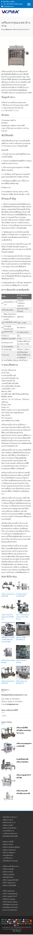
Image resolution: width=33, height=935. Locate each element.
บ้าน (2, 29)
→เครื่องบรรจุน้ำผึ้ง (7, 842)
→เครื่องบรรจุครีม (7, 825)
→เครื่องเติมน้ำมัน (7, 855)
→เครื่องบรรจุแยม (7, 844)
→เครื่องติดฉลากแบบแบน (9, 904)
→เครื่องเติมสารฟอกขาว (9, 817)
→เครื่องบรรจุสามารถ (8, 822)
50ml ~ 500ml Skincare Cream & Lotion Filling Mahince (22, 617)
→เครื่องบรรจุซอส (7, 872)
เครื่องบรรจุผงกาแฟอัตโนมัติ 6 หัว (21, 682)
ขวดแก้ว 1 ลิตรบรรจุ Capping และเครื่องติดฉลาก (7, 617)
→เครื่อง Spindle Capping (9, 902)
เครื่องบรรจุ (8, 29)
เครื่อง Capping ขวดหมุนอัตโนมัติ (8, 661)
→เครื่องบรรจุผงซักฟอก (8, 828)
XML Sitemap (17, 931)
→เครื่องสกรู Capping (8, 899)
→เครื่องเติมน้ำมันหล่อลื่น (9, 836)
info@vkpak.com (9, 6)
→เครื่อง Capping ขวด (8, 883)
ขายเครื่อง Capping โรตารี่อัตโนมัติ (21, 595)
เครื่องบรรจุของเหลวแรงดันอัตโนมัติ (8, 595)
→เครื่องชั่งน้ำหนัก (7, 877)
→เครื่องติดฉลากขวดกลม (9, 861)
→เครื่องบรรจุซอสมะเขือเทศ (10, 847)
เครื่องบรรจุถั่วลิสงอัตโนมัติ (21, 661)
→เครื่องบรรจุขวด (7, 820)
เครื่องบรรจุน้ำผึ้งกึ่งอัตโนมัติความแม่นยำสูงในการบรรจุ (23, 730)
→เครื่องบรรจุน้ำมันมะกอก (10, 866)
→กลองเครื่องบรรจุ (7, 831)
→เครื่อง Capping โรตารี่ (9, 896)
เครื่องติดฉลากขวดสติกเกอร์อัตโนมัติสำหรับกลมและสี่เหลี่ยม (7, 640)
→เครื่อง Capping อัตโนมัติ (9, 880)
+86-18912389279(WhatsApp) (13, 4)
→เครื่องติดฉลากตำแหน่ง (9, 907)
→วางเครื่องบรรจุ (7, 858)
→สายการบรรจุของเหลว (9, 910)
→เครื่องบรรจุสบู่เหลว (8, 853)
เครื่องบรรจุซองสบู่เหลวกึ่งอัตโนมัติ (8, 682)
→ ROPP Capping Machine (9, 894)
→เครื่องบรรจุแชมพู (7, 874)
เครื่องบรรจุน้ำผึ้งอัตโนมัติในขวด (20, 638)
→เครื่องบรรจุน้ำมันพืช (8, 885)
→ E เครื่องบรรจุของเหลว (9, 833)
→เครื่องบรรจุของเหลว (8, 850)
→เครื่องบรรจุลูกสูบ (7, 869)
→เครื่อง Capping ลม (7, 891)
